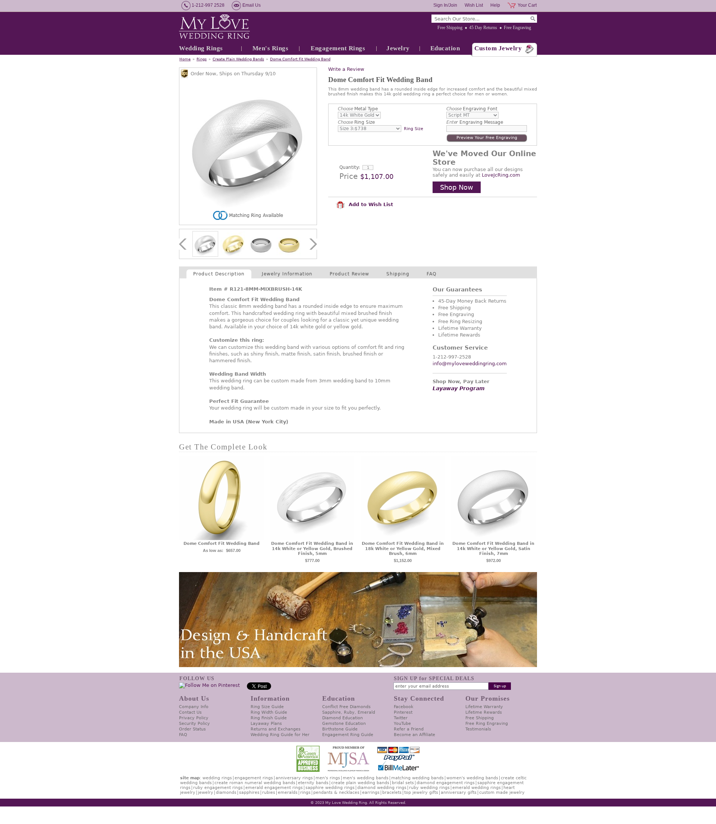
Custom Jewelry (498, 48)
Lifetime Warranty (484, 706)
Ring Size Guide (267, 706)
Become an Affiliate (414, 734)
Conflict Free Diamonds (346, 706)
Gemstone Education (344, 723)
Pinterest (403, 712)
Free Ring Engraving (486, 723)
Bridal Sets (403, 782)
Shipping (397, 274)
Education (445, 48)
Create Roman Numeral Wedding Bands (254, 782)
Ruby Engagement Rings (218, 787)
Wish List (474, 5)
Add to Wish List (370, 204)
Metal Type (358, 108)
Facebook (403, 706)
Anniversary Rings (294, 778)
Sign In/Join (445, 5)
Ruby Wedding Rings (429, 787)
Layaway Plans (266, 723)
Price (348, 176)
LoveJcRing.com (501, 175)
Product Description (219, 274)
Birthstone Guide (340, 729)
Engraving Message (474, 122)
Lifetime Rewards (483, 712)
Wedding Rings (201, 48)
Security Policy (194, 723)
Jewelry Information (287, 274)
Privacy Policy (193, 718)
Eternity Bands (313, 782)
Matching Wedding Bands (417, 778)
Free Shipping (449, 27)
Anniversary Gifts (459, 792)
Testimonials (478, 729)
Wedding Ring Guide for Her (280, 734)
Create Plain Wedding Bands (238, 59)
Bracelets (392, 792)
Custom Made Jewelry (502, 792)
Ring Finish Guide (269, 718)
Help (495, 5)
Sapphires (249, 792)
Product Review (349, 274)
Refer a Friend (409, 729)
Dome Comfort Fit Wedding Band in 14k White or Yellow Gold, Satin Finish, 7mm (493, 548)
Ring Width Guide (269, 712)
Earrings (371, 792)
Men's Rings (270, 48)
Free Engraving (517, 27)
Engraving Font (471, 108)
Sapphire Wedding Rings (330, 787)
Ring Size (356, 122)
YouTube (402, 723)
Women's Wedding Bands (472, 778)
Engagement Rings (338, 48)
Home (185, 59)
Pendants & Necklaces (336, 792)
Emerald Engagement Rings (274, 787)
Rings (202, 59)
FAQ (431, 274)
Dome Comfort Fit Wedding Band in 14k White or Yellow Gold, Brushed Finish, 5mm (312, 548)
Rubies (268, 792)
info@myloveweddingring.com (470, 363)
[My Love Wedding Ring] (214, 27)
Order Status (192, 729)
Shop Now (456, 187)
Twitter (401, 718)
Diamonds (226, 792)
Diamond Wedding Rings (381, 787)
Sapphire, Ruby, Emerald (348, 712)
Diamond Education (342, 718)
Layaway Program (459, 388)
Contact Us (190, 712)
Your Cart (527, 5)
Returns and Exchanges (276, 729)
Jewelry (398, 48)
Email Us (251, 5)
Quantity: (349, 167)
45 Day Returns (483, 27)
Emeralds (288, 792)
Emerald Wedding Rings (476, 787)
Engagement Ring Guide (347, 734)
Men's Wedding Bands (366, 778)
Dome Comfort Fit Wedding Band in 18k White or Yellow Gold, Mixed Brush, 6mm (403, 548)
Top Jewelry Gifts (421, 792)
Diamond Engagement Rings (446, 782)
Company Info (193, 706)
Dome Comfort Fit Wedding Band (300, 59)
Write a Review (346, 69)
